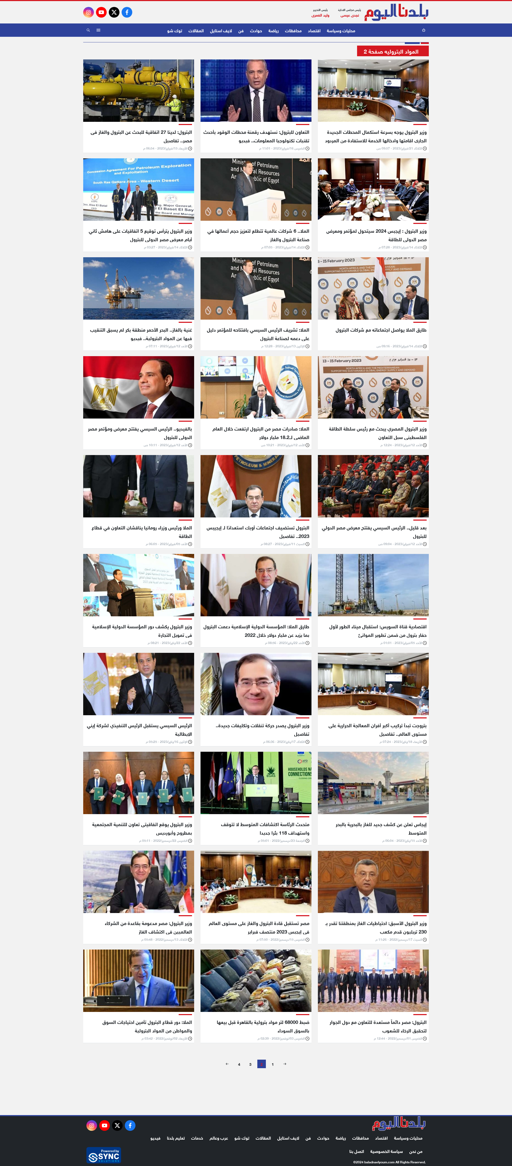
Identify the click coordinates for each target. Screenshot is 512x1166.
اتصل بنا (356, 1150)
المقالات (196, 30)
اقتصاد (314, 30)
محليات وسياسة (341, 30)
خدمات (197, 1137)
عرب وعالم (219, 1137)
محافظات (293, 30)
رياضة (274, 30)
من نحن (415, 1150)
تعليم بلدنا (176, 1137)
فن (241, 30)
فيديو (155, 1137)
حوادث (256, 30)
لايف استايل (221, 30)
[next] (227, 1064)
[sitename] (399, 1123)
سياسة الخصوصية (386, 1150)
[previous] (285, 1064)
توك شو (174, 30)
